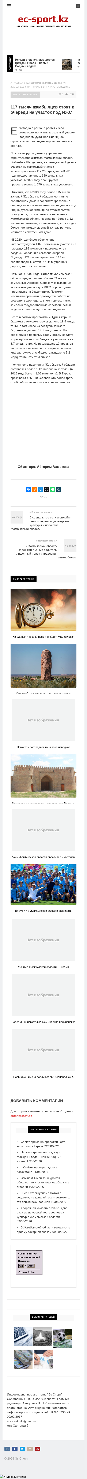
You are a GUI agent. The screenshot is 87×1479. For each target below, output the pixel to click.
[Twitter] (22, 1449)
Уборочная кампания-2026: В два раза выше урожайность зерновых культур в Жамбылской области (42, 1212)
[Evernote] (52, 489)
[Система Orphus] (29, 1252)
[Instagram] (30, 1449)
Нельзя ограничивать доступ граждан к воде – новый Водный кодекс (27, 63)
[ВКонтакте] (28, 489)
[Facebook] (15, 1449)
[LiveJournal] (58, 489)
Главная (19, 83)
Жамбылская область (39, 83)
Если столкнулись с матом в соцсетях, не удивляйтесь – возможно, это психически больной (43, 1197)
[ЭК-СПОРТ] (43, 16)
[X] (46, 489)
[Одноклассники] (34, 489)
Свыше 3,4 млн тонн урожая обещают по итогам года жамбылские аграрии (43, 1182)
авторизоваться (21, 1115)
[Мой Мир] (40, 489)
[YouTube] (37, 1449)
